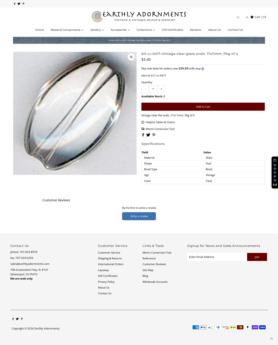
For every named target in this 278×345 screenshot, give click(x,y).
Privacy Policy (106, 282)
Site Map (148, 270)
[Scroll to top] (271, 338)
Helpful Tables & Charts (160, 122)
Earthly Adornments (47, 328)
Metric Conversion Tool (160, 129)
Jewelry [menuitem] (95, 29)
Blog (145, 276)
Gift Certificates (107, 276)
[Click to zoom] (131, 57)
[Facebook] (14, 4)
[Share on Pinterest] (154, 135)
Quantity (146, 82)
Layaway (103, 270)
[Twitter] (19, 4)
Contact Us (104, 293)
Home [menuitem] (39, 29)
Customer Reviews (154, 264)
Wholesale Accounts (155, 282)
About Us (103, 287)
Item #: (145, 75)
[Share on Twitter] (148, 135)
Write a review (139, 216)
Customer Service (109, 252)
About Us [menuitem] (214, 29)
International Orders (111, 264)
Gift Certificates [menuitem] (172, 29)
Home (111, 40)
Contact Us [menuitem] (235, 29)
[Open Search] (238, 16)
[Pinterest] (23, 4)
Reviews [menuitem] (195, 29)
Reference (149, 258)
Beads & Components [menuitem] (66, 29)
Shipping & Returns (110, 258)
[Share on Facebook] (143, 135)
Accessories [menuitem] (119, 29)
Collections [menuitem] (145, 29)
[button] (275, 173)
